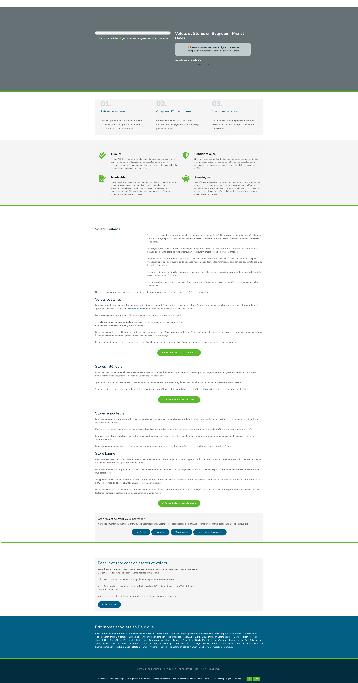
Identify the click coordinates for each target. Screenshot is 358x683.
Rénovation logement (209, 532)
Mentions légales (211, 669)
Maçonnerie (181, 532)
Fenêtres (141, 532)
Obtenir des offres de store (179, 399)
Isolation (160, 532)
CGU (197, 669)
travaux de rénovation (133, 308)
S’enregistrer (109, 604)
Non (256, 679)
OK (249, 679)
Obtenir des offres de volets (179, 352)
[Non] (354, 678)
